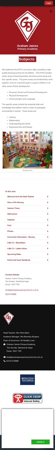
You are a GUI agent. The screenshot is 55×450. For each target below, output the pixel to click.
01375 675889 (10, 294)
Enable (40, 442)
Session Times (13, 208)
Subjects (11, 220)
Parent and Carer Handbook (18, 260)
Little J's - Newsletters (16, 243)
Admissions (12, 214)
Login (48, 3)
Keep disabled (21, 442)
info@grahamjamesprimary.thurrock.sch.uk (21, 290)
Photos (10, 231)
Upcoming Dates (14, 254)
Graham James (27, 47)
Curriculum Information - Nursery (21, 237)
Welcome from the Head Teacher (20, 197)
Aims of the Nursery (15, 202)
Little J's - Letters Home (17, 249)
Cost (9, 225)
